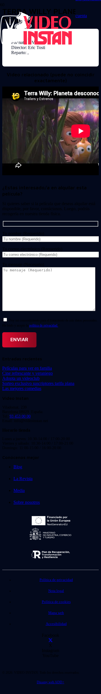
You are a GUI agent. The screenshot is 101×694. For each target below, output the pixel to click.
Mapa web (56, 613)
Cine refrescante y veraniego (27, 373)
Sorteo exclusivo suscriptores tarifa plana (38, 383)
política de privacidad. (43, 325)
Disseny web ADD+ (50, 682)
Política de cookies (56, 602)
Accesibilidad (56, 624)
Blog (17, 466)
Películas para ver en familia (27, 368)
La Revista (23, 478)
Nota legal (56, 591)
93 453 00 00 (20, 416)
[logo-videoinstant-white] (36, 43)
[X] (50, 640)
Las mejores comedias (21, 388)
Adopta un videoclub (21, 378)
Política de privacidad (56, 580)
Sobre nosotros (26, 502)
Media (19, 490)
